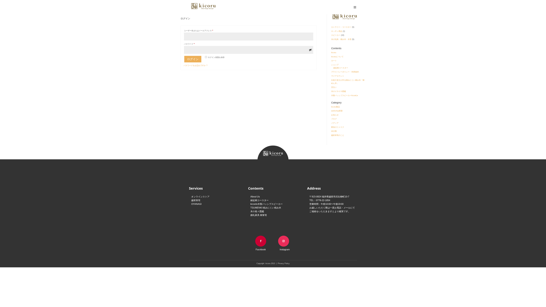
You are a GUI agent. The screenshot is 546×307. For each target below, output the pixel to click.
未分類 (334, 131)
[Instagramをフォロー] (283, 241)
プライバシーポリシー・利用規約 (345, 72)
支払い (334, 87)
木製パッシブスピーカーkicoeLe (344, 95)
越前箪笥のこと (337, 135)
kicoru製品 (335, 107)
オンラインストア (200, 196)
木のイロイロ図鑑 (338, 91)
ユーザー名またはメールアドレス (199, 31)
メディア (335, 123)
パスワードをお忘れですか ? (195, 65)
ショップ (335, 65)
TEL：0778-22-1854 (319, 200)
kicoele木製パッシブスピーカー (266, 204)
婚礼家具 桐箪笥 (258, 215)
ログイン (192, 59)
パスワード (190, 44)
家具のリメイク (337, 127)
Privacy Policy (283, 263)
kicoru (333, 52)
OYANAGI (196, 204)
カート (334, 61)
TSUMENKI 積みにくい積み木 (265, 208)
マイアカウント (337, 76)
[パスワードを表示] (310, 49)
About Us (255, 196)
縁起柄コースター (340, 68)
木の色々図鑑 (257, 211)
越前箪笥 (195, 200)
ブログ (334, 119)
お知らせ (335, 115)
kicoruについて (337, 57)
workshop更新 (337, 111)
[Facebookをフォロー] (260, 241)
